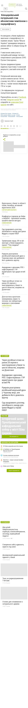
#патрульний (19, 116)
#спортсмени (4, 116)
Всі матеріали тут (14, 436)
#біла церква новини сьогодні (8, 115)
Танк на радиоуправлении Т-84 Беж (12, 579)
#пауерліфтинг (11, 116)
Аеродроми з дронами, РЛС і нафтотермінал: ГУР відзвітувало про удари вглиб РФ (13, 270)
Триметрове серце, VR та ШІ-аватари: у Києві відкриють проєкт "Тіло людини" (13, 243)
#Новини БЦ (15, 113)
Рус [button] (6, 8)
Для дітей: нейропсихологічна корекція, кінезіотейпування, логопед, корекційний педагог (13, 531)
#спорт (18, 115)
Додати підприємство (14, 470)
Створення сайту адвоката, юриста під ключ (13, 546)
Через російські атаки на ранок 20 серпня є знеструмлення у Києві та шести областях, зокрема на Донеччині (13, 285)
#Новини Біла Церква (6, 113)
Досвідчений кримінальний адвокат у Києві (13, 556)
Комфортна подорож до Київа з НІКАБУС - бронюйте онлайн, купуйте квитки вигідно (14, 218)
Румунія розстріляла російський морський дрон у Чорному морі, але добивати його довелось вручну (13, 257)
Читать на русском (5, 29)
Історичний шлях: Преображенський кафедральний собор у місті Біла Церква (14, 426)
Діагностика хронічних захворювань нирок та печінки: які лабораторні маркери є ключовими (11, 300)
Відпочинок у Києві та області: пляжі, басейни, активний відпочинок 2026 (14, 205)
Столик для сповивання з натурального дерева (12, 603)
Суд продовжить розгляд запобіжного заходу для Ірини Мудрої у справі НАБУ (14, 231)
